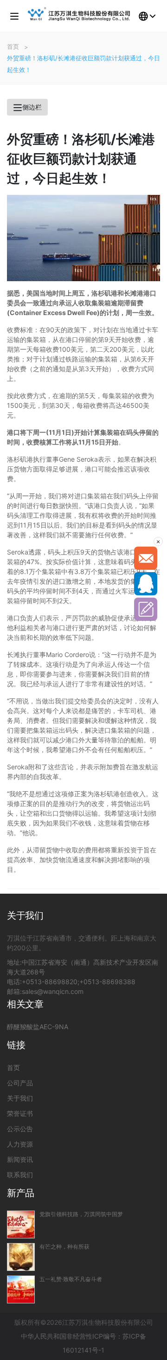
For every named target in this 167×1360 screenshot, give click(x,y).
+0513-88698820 (49, 982)
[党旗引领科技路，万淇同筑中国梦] (21, 1224)
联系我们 (20, 1175)
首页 (13, 1067)
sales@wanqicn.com (53, 991)
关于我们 (20, 1098)
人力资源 (20, 1144)
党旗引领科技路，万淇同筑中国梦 (81, 1214)
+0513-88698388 (107, 982)
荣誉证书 (20, 1113)
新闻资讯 (20, 1159)
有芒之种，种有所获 (64, 1247)
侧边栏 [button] (32, 107)
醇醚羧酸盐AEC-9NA (37, 1027)
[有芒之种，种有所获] (21, 1257)
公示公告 (20, 1129)
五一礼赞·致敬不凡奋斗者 (70, 1279)
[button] (14, 15)
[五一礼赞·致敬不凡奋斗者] (21, 1289)
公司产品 (20, 1083)
